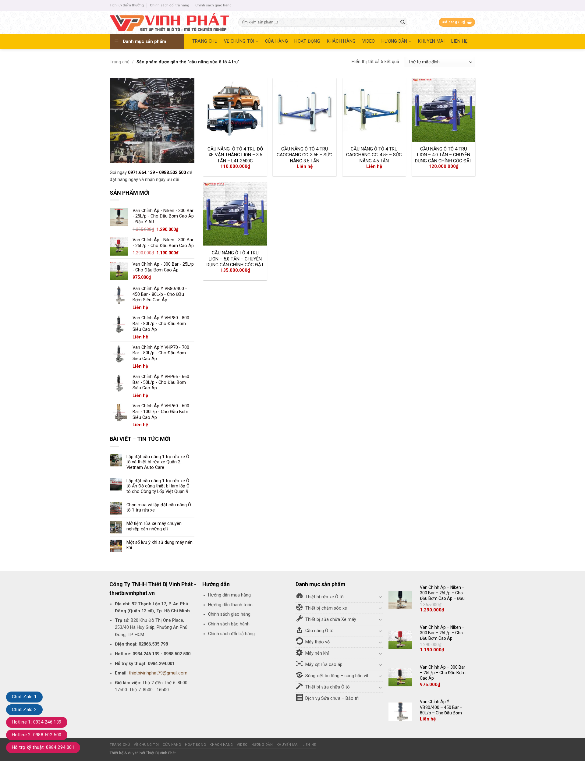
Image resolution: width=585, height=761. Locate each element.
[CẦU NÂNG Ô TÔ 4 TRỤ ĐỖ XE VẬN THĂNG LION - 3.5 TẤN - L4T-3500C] (235, 110)
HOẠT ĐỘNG (307, 41)
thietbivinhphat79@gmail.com (158, 673)
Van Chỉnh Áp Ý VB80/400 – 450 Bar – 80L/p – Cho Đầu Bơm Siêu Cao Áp (441, 710)
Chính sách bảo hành (229, 624)
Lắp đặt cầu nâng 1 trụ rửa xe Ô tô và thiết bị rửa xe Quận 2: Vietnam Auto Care (157, 462)
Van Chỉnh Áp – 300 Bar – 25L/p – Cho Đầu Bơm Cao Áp (443, 673)
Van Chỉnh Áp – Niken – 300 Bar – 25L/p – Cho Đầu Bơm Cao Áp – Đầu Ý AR (442, 596)
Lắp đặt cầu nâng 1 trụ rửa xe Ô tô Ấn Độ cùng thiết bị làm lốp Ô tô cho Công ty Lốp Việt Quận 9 (158, 486)
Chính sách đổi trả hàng (169, 5)
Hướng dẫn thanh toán (230, 604)
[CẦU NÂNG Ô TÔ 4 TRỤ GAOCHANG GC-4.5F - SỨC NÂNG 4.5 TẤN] (374, 110)
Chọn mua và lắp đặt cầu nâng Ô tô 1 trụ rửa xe (158, 507)
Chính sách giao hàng (213, 5)
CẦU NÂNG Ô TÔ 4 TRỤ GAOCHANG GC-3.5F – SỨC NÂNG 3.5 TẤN (304, 155)
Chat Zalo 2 (24, 709)
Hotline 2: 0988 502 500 (37, 735)
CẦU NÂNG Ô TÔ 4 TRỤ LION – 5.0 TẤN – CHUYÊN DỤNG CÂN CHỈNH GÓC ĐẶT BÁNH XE (235, 262)
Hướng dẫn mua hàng (229, 595)
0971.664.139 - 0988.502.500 (157, 172)
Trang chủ (119, 62)
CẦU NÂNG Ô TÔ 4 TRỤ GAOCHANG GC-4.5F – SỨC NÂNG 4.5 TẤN (374, 155)
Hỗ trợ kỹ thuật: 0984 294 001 (43, 747)
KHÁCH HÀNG (341, 41)
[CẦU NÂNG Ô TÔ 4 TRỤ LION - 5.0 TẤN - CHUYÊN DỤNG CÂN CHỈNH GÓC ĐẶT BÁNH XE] (235, 214)
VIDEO (368, 41)
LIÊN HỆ (459, 41)
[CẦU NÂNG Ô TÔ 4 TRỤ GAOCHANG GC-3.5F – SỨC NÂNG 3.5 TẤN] (304, 110)
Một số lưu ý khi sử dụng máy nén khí (159, 545)
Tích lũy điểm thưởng (127, 5)
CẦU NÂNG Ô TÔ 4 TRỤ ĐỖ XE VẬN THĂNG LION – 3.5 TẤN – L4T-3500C (235, 155)
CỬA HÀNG (276, 41)
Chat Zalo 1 (24, 696)
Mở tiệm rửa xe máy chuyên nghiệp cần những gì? (154, 526)
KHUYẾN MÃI (431, 41)
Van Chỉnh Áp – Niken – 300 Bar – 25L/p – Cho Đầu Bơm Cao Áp (442, 633)
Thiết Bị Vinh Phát (161, 753)
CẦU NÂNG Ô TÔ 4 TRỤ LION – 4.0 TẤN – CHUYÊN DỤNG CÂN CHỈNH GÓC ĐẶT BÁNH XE (443, 158)
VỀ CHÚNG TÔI (239, 41)
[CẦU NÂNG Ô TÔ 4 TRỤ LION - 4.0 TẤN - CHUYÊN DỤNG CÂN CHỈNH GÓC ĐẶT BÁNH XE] (444, 110)
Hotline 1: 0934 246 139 (37, 722)
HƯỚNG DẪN (394, 41)
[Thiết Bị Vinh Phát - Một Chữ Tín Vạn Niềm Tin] (169, 22)
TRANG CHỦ (205, 41)
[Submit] (402, 22)
